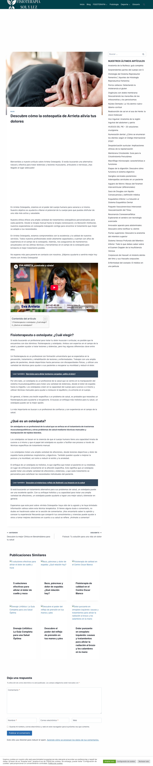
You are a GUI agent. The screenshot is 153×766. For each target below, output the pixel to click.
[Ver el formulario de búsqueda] (144, 4)
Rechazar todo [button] (144, 761)
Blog (89, 4)
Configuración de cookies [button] (126, 761)
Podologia (114, 4)
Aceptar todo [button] (109, 761)
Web (75, 720)
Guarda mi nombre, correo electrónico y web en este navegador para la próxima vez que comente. (49, 727)
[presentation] (23, 569)
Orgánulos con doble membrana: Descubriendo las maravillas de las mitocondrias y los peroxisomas (124, 96)
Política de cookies (55, 763)
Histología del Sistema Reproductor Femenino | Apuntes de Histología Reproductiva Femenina (124, 77)
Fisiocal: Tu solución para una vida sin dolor (81, 535)
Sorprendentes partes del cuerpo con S (126, 70)
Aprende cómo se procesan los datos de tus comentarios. (73, 740)
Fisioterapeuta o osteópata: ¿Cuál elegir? (30, 322)
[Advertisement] (76, 26)
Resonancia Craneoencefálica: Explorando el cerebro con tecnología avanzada (125, 217)
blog (12, 111)
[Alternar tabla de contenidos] (44, 319)
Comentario (14, 690)
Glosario (136, 4)
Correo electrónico (49, 720)
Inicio (82, 4)
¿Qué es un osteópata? (23, 325)
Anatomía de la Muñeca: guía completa (125, 65)
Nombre (12, 720)
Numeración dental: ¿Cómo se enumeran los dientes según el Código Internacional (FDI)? (126, 137)
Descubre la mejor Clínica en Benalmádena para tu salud (28, 536)
